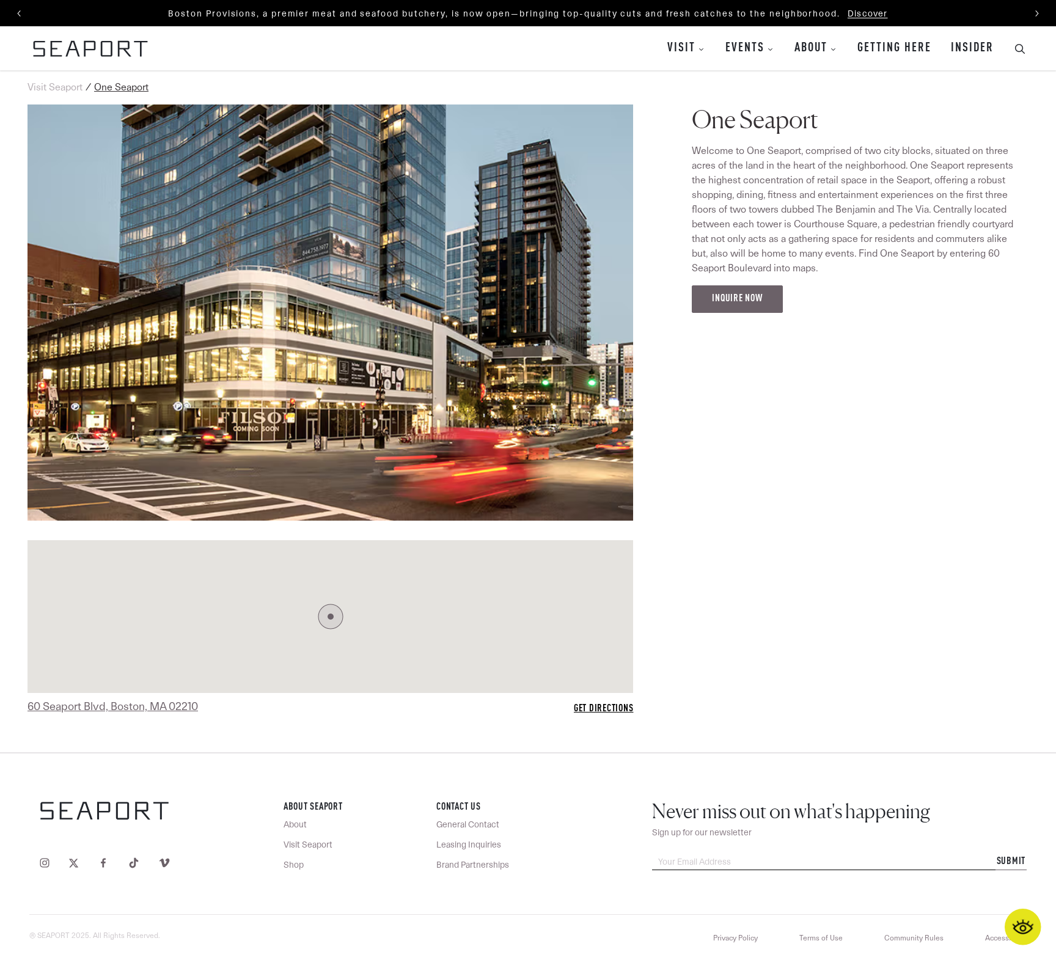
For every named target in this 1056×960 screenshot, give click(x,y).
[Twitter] (73, 862)
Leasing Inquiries (468, 844)
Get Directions (604, 709)
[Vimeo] (161, 862)
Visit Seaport (55, 87)
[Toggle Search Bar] (1015, 48)
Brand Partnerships (472, 865)
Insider (972, 48)
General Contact (467, 824)
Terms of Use (821, 938)
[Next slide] (1036, 13)
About (810, 48)
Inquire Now (737, 299)
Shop (294, 865)
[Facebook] (103, 862)
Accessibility (1006, 938)
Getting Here (894, 48)
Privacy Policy (735, 938)
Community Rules (914, 938)
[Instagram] (47, 862)
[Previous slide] (19, 13)
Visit (681, 48)
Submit (1011, 862)
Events (745, 48)
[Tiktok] (133, 862)
